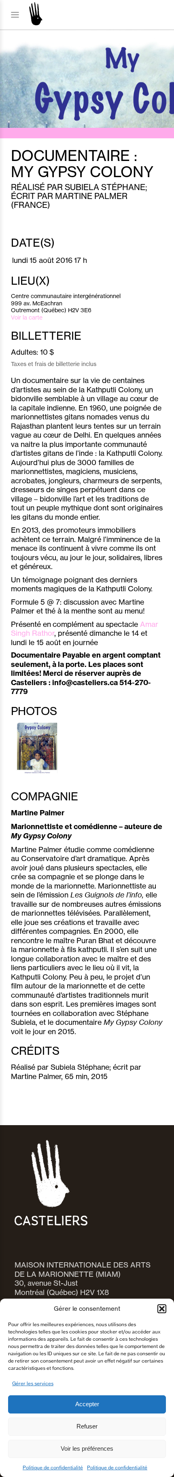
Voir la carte (26, 317)
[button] (162, 1309)
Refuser (87, 1426)
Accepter (87, 1404)
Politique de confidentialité (53, 1467)
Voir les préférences (87, 1448)
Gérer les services (32, 1383)
